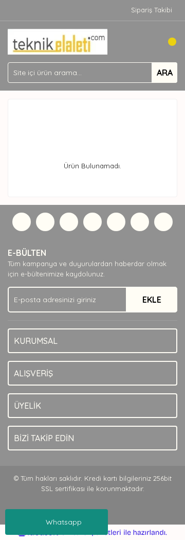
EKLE (151, 299)
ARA (165, 72)
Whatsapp (64, 522)
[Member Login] (146, 41)
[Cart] (167, 41)
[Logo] (57, 41)
